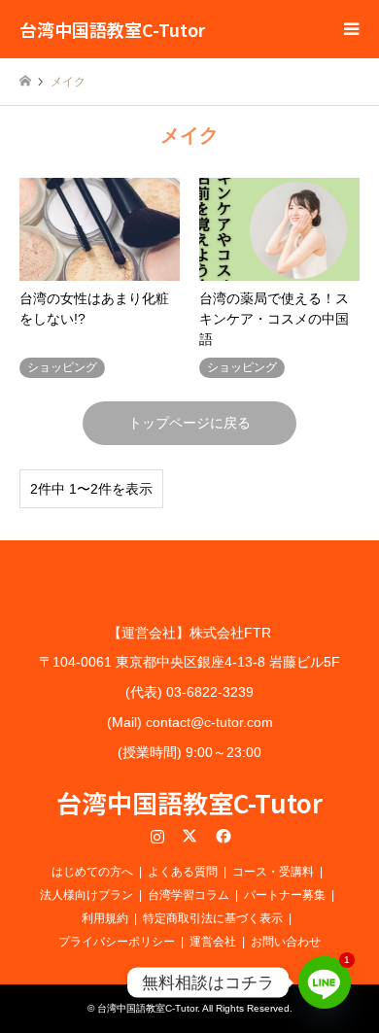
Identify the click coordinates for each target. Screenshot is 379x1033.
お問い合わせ (286, 941)
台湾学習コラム (188, 895)
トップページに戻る (189, 422)
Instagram (157, 836)
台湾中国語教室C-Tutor (189, 802)
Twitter (189, 836)
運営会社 (213, 941)
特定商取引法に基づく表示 (213, 918)
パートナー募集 (285, 895)
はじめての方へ (92, 871)
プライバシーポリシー (116, 941)
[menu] (350, 29)
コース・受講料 (273, 871)
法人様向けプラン (86, 895)
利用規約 (105, 918)
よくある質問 (183, 871)
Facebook (221, 836)
